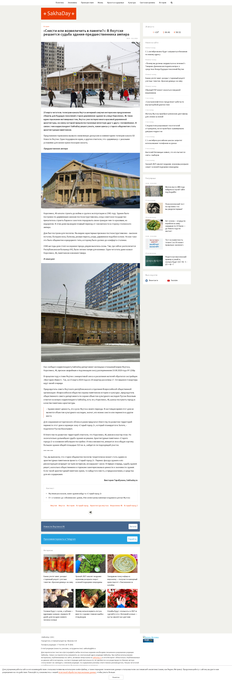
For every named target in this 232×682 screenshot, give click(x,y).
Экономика (72, 2)
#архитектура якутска (99, 505)
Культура (132, 2)
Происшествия (87, 2)
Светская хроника (147, 2)
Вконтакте (153, 280)
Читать (133, 526)
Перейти (132, 539)
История (162, 2)
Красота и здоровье (115, 2)
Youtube (174, 280)
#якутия (53, 505)
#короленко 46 (116, 505)
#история (71, 505)
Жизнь (100, 2)
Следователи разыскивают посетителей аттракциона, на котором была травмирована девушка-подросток (164, 128)
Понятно (116, 677)
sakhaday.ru (97, 658)
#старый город (82, 505)
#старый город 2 (131, 505)
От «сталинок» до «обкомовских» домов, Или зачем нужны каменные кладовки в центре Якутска (89, 498)
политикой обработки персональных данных (77, 672)
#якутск (62, 505)
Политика (60, 2)
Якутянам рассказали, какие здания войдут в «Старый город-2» (75, 493)
